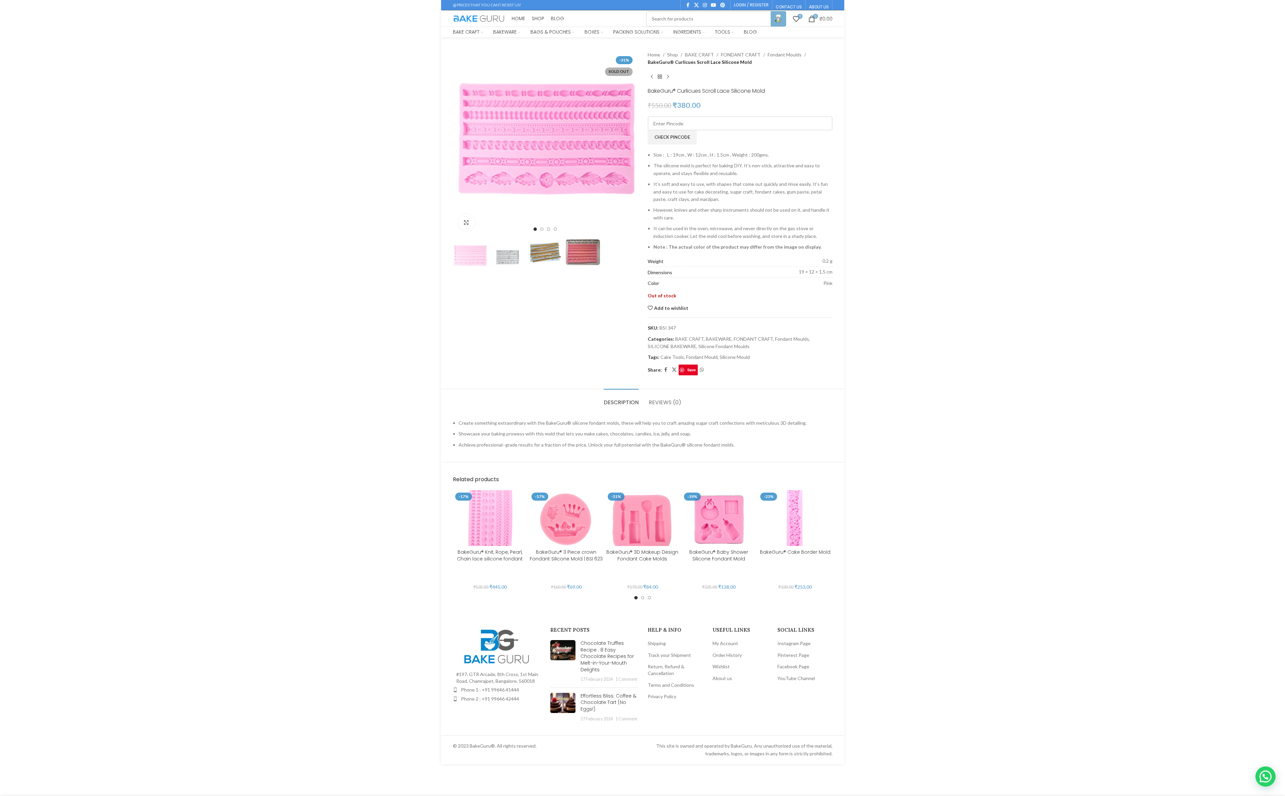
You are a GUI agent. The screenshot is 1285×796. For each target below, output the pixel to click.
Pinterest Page (793, 655)
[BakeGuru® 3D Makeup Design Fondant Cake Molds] (642, 518)
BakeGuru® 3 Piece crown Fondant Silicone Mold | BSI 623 (566, 555)
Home (654, 54)
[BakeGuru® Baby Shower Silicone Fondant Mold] (719, 518)
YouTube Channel (796, 678)
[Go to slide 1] (535, 229)
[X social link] (696, 5)
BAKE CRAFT (699, 54)
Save (691, 369)
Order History (727, 655)
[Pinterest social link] (722, 5)
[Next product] (668, 77)
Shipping (657, 643)
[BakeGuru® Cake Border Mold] (795, 518)
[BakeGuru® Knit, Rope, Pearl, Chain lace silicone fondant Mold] (490, 518)
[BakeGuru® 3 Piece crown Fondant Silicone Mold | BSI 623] (566, 518)
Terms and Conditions (671, 685)
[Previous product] (652, 77)
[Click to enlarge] (466, 222)
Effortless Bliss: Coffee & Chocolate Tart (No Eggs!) (608, 702)
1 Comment (626, 679)
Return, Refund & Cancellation (666, 670)
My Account (725, 643)
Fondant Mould (702, 357)
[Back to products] (660, 77)
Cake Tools (672, 357)
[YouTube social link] (713, 5)
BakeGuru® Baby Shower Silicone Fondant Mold (718, 555)
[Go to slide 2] (542, 229)
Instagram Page (794, 643)
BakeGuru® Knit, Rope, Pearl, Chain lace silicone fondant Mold (490, 559)
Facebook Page (793, 666)
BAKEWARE (719, 339)
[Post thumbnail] (562, 661)
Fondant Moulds (785, 54)
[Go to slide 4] (555, 229)
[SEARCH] (778, 19)
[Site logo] (479, 18)
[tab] (621, 399)
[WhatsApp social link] (702, 369)
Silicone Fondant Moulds (723, 346)
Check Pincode (672, 137)
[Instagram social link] (705, 5)
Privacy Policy (662, 696)
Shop (672, 54)
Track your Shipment (669, 655)
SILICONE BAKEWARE (672, 346)
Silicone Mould (735, 357)
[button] (1265, 776)
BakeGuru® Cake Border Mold (795, 552)
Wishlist (721, 666)
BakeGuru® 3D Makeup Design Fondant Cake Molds (642, 555)
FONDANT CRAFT (741, 54)
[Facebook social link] (688, 5)
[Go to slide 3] (548, 229)
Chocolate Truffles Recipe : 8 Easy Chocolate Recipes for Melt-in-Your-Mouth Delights (607, 656)
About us (722, 678)
